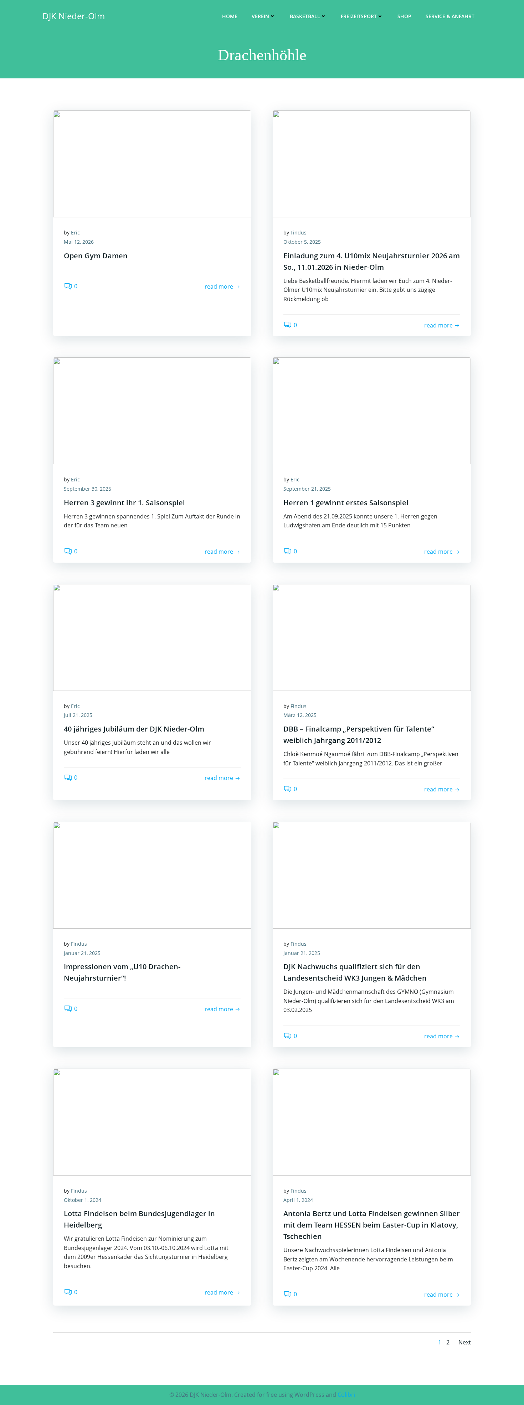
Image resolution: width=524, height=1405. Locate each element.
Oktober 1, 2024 (82, 1200)
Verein (260, 16)
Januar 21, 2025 (82, 953)
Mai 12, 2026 (79, 241)
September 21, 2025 (307, 488)
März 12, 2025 (300, 715)
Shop (404, 16)
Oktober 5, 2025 (302, 241)
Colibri (346, 1395)
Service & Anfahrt (450, 16)
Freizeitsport (359, 16)
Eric (75, 232)
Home (229, 16)
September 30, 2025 (87, 488)
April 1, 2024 (298, 1200)
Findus (299, 232)
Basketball (305, 16)
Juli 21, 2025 (78, 715)
